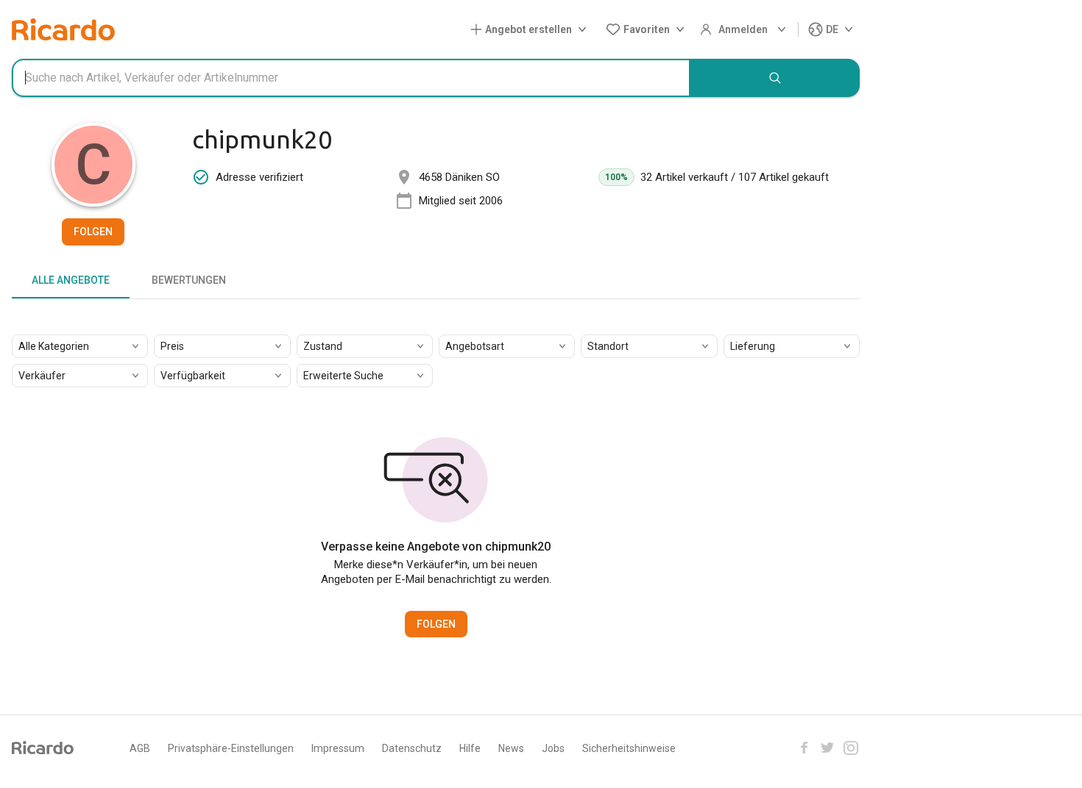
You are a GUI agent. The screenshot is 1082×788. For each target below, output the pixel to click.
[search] (775, 78)
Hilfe (470, 748)
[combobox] (351, 78)
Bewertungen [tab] (189, 280)
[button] (531, 30)
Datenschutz (412, 748)
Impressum (337, 748)
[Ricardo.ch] (63, 29)
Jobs (553, 748)
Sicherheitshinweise (629, 748)
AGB (140, 748)
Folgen (93, 231)
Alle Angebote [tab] (71, 280)
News (511, 748)
